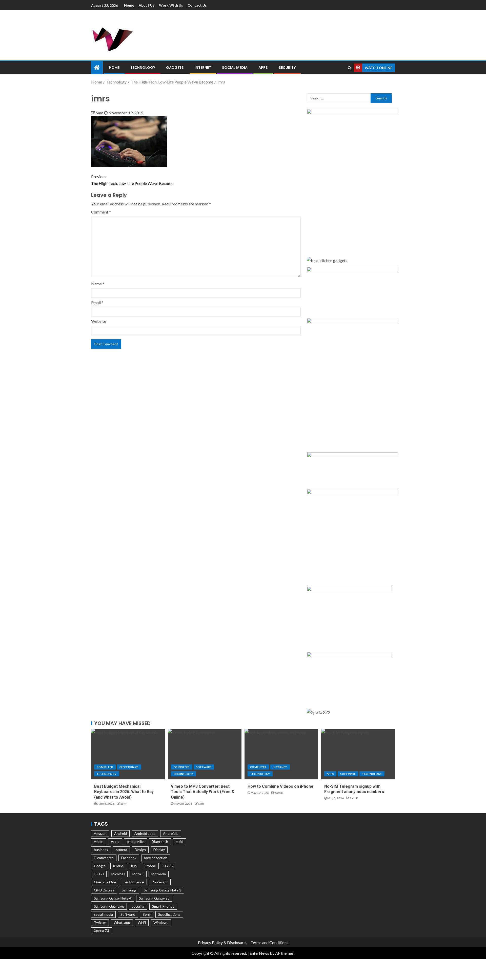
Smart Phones (163, 906)
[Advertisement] (296, 34)
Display (159, 849)
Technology (142, 67)
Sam (100, 112)
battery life (135, 841)
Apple (98, 841)
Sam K (279, 793)
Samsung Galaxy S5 (154, 898)
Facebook (128, 858)
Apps (263, 67)
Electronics (129, 767)
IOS (134, 866)
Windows (160, 922)
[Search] (349, 68)
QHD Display (104, 890)
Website (98, 321)
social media (103, 914)
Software (204, 767)
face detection (155, 858)
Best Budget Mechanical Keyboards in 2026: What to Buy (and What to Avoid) (124, 792)
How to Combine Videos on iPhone (280, 786)
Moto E (138, 874)
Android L (170, 833)
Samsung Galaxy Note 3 (162, 890)
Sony (147, 914)
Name (97, 283)
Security (287, 67)
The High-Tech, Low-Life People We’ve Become (132, 180)
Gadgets (175, 67)
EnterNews (259, 953)
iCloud (118, 866)
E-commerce (104, 858)
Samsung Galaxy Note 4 (112, 898)
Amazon (100, 833)
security (138, 906)
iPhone (150, 866)
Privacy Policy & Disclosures (222, 942)
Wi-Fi (142, 922)
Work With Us (171, 5)
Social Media (235, 67)
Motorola (158, 874)
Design (140, 849)
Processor (160, 882)
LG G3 (99, 874)
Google (100, 866)
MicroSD (118, 874)
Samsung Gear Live (109, 906)
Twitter (100, 922)
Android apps (144, 833)
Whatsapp (122, 922)
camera (121, 849)
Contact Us (197, 5)
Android (120, 833)
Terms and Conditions (269, 942)
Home (129, 5)
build (179, 841)
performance (134, 882)
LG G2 (168, 866)
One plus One (105, 882)
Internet (203, 67)
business (101, 849)
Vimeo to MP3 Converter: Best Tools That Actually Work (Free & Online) (202, 792)
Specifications (169, 914)
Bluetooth (160, 841)
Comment (101, 211)
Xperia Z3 (101, 930)
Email (97, 302)
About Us (146, 5)
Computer (105, 767)
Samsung (129, 890)
